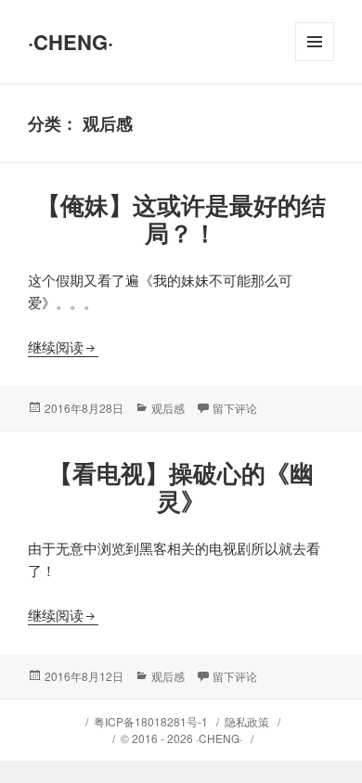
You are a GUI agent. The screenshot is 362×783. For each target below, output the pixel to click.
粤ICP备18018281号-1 (151, 721)
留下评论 (235, 408)
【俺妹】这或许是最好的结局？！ (181, 218)
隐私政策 (247, 721)
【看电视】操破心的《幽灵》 (181, 487)
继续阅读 (63, 346)
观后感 (168, 408)
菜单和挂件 (314, 60)
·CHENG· (70, 42)
